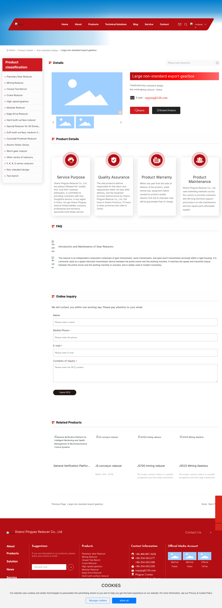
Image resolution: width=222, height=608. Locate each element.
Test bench (12, 175)
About (11, 546)
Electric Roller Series (17, 144)
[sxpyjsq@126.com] (218, 505)
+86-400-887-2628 (145, 554)
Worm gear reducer (16, 151)
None (204, 504)
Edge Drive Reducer (17, 113)
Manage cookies (98, 600)
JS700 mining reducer (151, 465)
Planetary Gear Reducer (19, 76)
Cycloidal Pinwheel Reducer (21, 138)
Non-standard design (47, 50)
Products (13, 553)
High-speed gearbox (17, 101)
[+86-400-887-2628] (218, 512)
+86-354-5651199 (145, 566)
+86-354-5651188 (145, 562)
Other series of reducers (19, 157)
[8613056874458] (218, 499)
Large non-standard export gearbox (85, 504)
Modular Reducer (15, 107)
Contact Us (193, 532)
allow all (124, 600)
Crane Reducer (14, 95)
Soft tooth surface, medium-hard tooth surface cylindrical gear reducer (22, 133)
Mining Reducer (15, 82)
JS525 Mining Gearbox (193, 465)
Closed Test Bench (16, 89)
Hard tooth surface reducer (21, 120)
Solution (12, 561)
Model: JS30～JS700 (104, 474)
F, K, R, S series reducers (20, 163)
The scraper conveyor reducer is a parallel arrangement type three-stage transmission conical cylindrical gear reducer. (155, 477)
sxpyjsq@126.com (156, 97)
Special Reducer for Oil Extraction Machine (22, 127)
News (10, 569)
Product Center (25, 50)
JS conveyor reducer (108, 465)
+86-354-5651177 (145, 558)
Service (12, 577)
